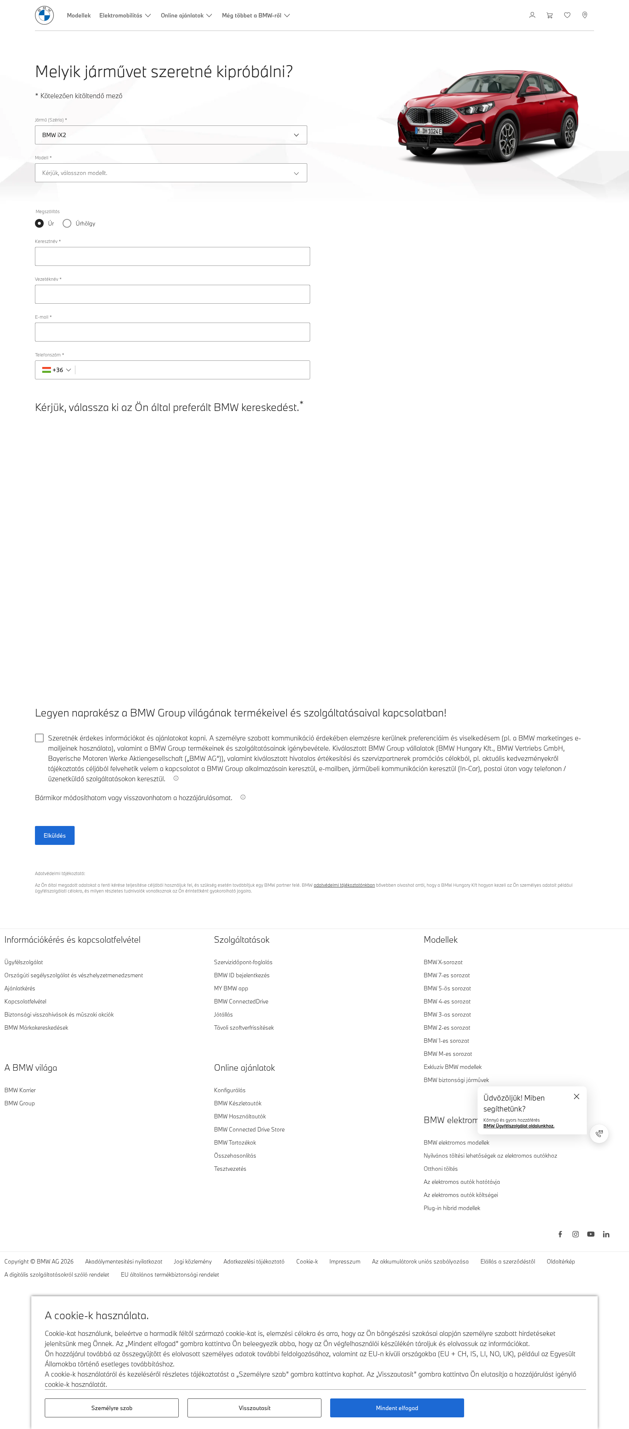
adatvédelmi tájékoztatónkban (344, 885)
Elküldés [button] (55, 835)
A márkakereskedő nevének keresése (89, 479)
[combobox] (131, 457)
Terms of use (523, 667)
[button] (570, 639)
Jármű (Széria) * (51, 120)
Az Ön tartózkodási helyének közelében (91, 442)
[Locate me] (200, 457)
